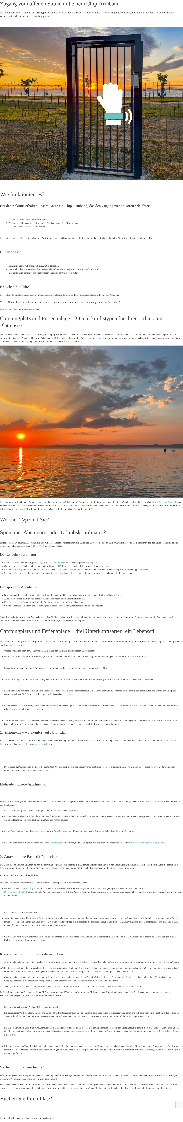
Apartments (40, 744)
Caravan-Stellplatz (28, 888)
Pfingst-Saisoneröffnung (163, 502)
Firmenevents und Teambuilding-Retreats (146, 843)
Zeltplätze (130, 977)
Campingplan (58, 562)
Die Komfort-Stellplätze (15, 892)
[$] (1, 794)
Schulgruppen (56, 843)
